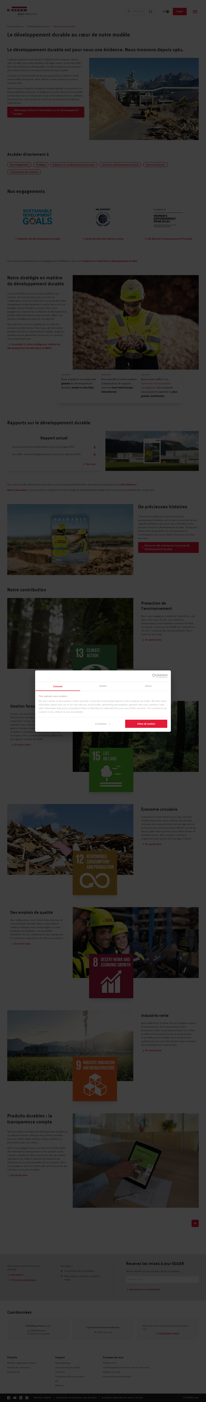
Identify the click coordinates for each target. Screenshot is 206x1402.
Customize (101, 723)
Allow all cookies (146, 723)
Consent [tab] (57, 686)
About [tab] (148, 685)
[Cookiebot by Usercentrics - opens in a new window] (154, 676)
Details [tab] (103, 685)
